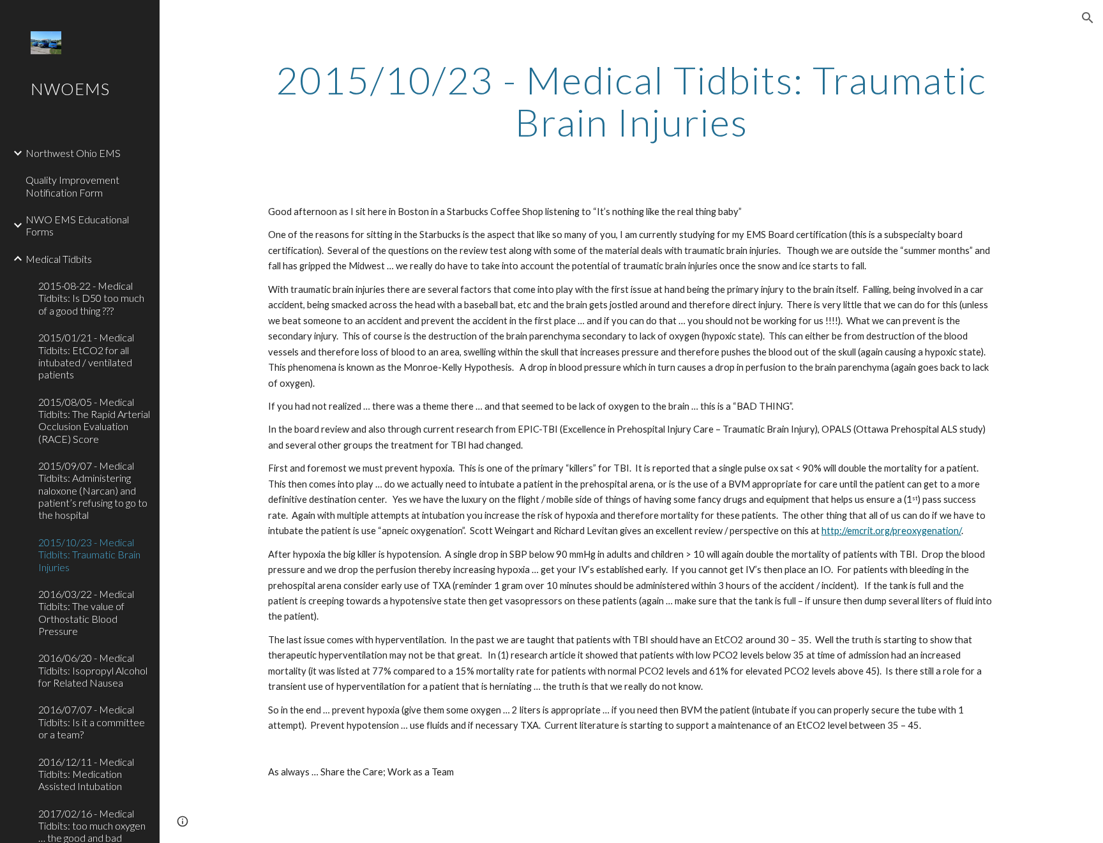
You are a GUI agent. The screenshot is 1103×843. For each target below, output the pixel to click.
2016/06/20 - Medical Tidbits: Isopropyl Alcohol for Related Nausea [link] (92, 670)
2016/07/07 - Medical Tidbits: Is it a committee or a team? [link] (91, 721)
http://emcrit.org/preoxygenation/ (891, 530)
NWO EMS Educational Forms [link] (77, 225)
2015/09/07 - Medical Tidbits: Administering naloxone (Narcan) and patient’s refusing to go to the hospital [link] (92, 490)
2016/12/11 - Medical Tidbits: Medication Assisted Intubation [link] (86, 774)
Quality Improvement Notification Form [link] (72, 186)
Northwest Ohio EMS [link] (73, 153)
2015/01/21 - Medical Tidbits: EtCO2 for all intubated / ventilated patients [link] (86, 355)
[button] (1087, 18)
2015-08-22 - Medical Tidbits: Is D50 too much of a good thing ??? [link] (91, 298)
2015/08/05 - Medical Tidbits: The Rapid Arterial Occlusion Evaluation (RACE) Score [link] (94, 420)
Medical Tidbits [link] (59, 259)
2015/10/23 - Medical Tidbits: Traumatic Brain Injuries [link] (89, 554)
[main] (631, 101)
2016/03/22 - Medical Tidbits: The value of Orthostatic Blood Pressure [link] (86, 612)
